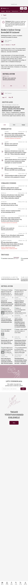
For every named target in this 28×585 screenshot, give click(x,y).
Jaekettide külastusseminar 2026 (10, 279)
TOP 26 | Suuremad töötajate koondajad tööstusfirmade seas (6, 320)
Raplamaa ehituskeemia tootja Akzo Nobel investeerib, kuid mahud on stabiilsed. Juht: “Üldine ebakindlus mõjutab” (16, 152)
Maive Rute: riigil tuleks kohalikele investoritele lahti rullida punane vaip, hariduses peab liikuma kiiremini (15, 135)
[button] (11, 389)
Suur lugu (17, 337)
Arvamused (7, 157)
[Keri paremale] (24, 86)
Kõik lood (8, 11)
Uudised (7, 131)
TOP (2, 315)
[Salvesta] (26, 131)
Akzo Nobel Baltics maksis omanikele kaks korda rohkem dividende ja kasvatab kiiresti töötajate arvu (12, 244)
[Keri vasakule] (4, 86)
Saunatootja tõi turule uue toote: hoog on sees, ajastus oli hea (7, 342)
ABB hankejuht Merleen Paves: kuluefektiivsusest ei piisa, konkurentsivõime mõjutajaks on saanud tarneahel (16, 161)
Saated (3, 337)
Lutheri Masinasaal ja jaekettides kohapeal (12, 277)
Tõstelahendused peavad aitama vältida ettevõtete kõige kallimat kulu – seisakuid (13, 108)
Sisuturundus (8, 104)
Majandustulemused (6, 240)
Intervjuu (7, 149)
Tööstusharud (14, 11)
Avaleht (3, 11)
